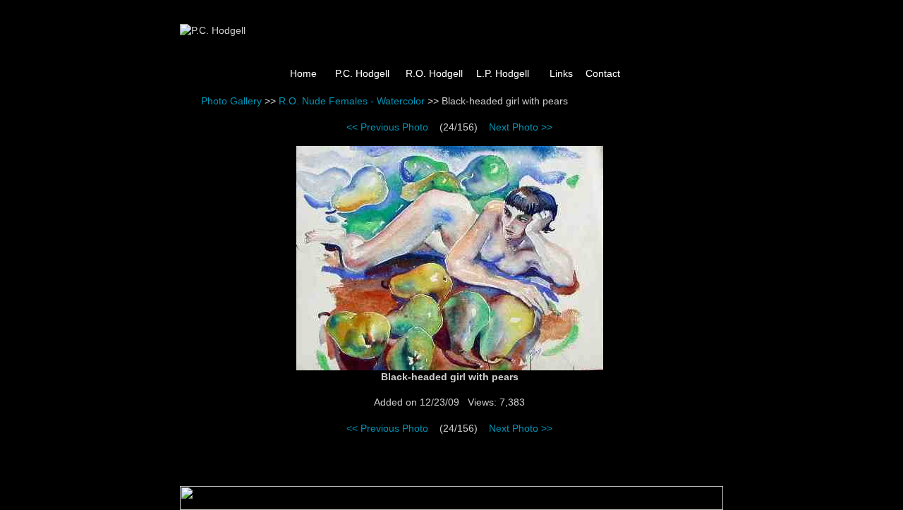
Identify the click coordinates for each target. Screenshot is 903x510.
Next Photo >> (520, 127)
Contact (603, 73)
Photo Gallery (231, 101)
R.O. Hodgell (434, 73)
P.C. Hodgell (362, 73)
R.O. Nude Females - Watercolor (352, 101)
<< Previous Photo (387, 127)
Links (561, 73)
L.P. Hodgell (502, 73)
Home (303, 73)
